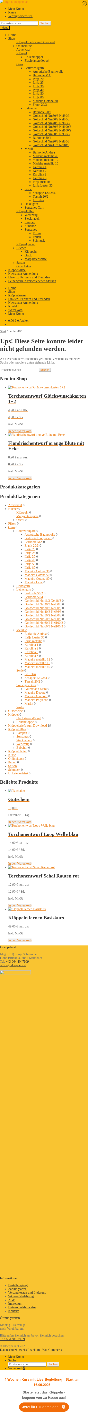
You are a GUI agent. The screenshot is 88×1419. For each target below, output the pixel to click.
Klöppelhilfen (25, 211)
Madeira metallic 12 (45, 159)
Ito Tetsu (38, 200)
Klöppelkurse (17, 270)
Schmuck (39, 240)
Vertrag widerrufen (20, 16)
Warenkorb (15, 310)
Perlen (37, 237)
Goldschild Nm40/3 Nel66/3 (51, 123)
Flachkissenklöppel (37, 60)
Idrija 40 (38, 90)
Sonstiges (31, 229)
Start (3, 331)
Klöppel (21, 53)
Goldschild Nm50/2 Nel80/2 (51, 119)
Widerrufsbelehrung (21, 1296)
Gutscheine (23, 266)
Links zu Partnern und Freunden (29, 277)
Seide (28, 189)
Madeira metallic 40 (45, 156)
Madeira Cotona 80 (37, 578)
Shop (11, 38)
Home (12, 35)
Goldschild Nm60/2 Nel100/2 (52, 130)
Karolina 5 (39, 178)
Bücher (21, 248)
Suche (12, 1360)
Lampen (30, 222)
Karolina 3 (39, 174)
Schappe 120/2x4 (36, 677)
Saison (20, 262)
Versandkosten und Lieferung (27, 1292)
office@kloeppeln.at (13, 965)
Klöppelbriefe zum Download (35, 42)
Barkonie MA (42, 75)
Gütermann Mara (36, 689)
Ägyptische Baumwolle (48, 71)
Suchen (44, 23)
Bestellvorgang (18, 1285)
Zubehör (30, 226)
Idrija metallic (41, 181)
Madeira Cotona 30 (45, 101)
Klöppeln (31, 251)
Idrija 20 (38, 79)
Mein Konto (16, 8)
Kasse (12, 12)
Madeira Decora (35, 692)
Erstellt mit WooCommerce (44, 1349)
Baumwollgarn (34, 68)
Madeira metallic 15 (45, 163)
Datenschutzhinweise (22, 1307)
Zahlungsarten (17, 1289)
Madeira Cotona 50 (37, 575)
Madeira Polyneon (36, 700)
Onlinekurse (24, 46)
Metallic (30, 148)
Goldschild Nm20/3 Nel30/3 (51, 141)
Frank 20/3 (40, 104)
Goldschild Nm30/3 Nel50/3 (51, 134)
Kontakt (13, 306)
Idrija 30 (38, 86)
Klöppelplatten (25, 244)
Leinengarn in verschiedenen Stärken (32, 281)
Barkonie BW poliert (38, 538)
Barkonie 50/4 (42, 137)
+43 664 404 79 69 (12, 1339)
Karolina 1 (39, 167)
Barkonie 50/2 (42, 112)
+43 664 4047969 (17, 961)
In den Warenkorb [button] (20, 431)
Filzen (37, 233)
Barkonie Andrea (44, 152)
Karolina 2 (39, 170)
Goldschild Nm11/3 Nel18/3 (51, 145)
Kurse (12, 755)
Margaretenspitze (36, 259)
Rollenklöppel (34, 57)
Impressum (15, 1303)
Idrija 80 (38, 97)
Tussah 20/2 (40, 196)
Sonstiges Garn (34, 207)
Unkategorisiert (18, 773)
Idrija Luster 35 (43, 185)
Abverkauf (23, 49)
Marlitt (29, 703)
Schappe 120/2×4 (44, 193)
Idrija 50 (38, 93)
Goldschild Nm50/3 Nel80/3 (51, 115)
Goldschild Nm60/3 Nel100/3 (52, 126)
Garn (19, 64)
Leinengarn (32, 108)
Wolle (20, 707)
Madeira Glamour (36, 696)
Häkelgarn (31, 204)
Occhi (28, 255)
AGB (11, 1300)
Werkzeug (31, 215)
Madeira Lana (34, 582)
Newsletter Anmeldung (23, 273)
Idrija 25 (38, 82)
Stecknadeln (32, 218)
